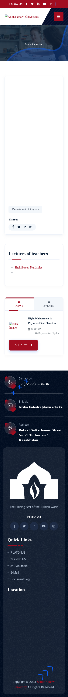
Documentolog (20, 579)
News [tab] (19, 305)
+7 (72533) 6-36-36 (34, 384)
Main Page (31, 44)
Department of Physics (25, 209)
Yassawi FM (18, 559)
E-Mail (14, 572)
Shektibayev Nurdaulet (28, 267)
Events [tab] (48, 305)
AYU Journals (19, 566)
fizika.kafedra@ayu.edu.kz (41, 407)
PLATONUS (18, 552)
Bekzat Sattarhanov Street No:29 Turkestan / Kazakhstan (40, 435)
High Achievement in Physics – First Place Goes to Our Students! (43, 323)
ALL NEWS (21, 345)
